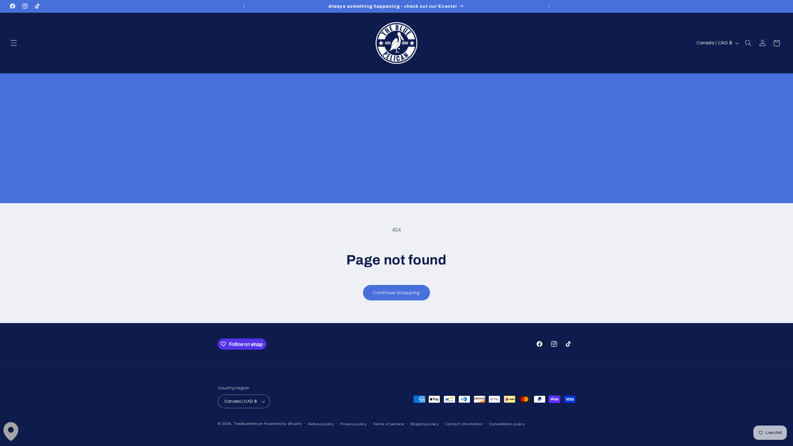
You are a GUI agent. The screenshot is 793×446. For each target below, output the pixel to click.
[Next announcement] (549, 6)
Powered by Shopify (283, 424)
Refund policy (321, 424)
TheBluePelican (248, 424)
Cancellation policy (507, 424)
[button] (14, 43)
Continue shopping (396, 292)
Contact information (464, 424)
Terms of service (388, 424)
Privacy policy (353, 424)
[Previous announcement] (244, 6)
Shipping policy (424, 424)
